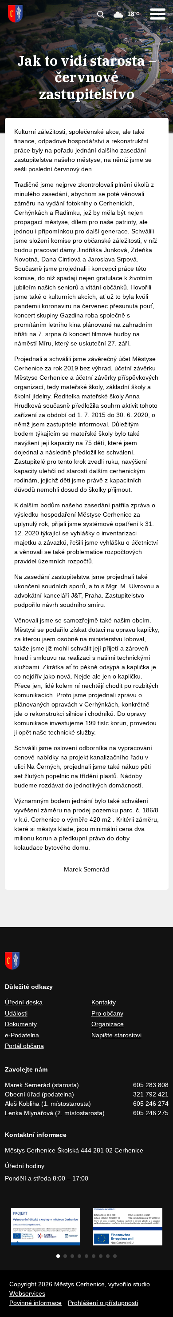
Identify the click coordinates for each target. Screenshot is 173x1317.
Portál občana (24, 1045)
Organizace (107, 1024)
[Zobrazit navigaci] (157, 14)
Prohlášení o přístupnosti (103, 1302)
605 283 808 (151, 1084)
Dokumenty (21, 1024)
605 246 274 (151, 1103)
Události (16, 1013)
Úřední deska (24, 1002)
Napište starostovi (116, 1035)
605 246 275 (151, 1112)
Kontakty (103, 1002)
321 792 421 (151, 1094)
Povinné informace (35, 1302)
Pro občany (107, 1013)
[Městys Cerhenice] (15, 14)
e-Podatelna (22, 1035)
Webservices (27, 1293)
